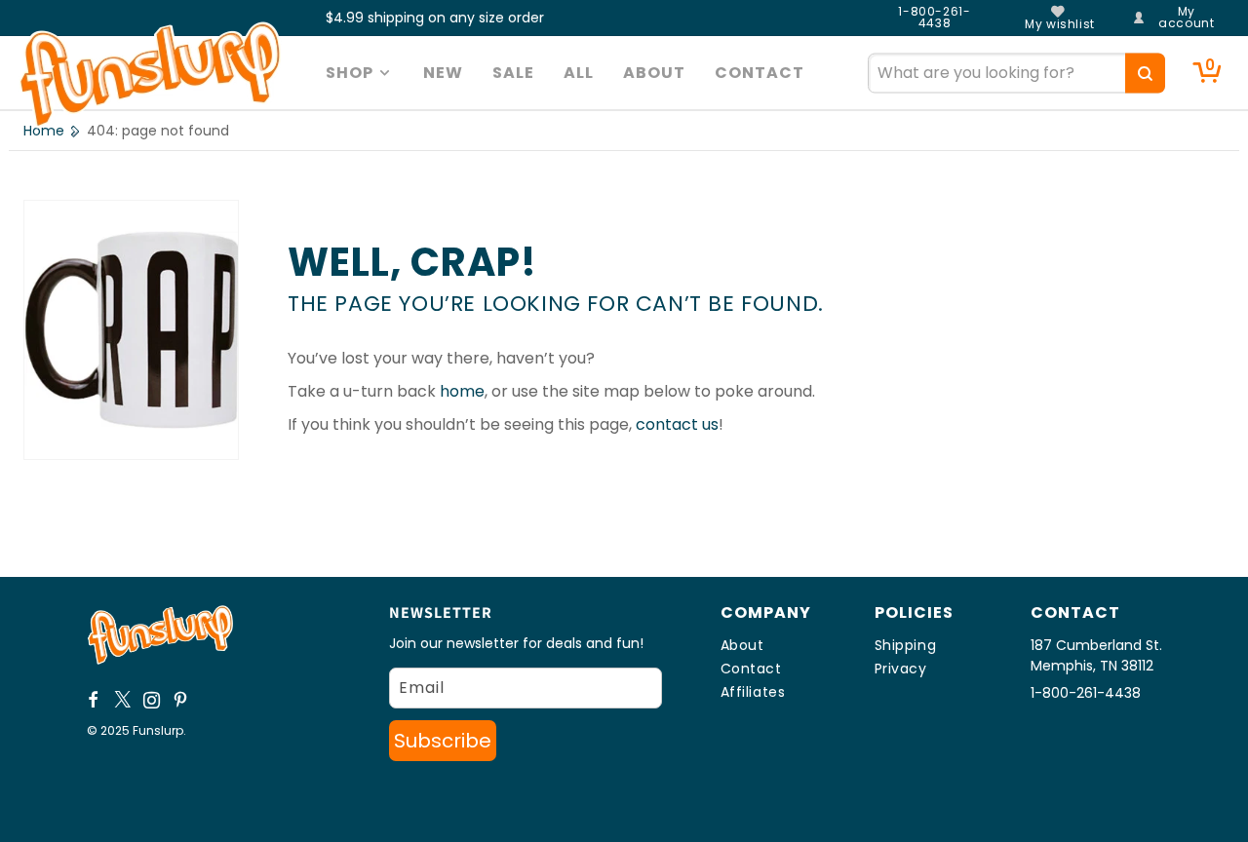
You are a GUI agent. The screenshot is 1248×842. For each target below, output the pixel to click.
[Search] (1145, 73)
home (462, 391)
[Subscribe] (442, 740)
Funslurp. (159, 730)
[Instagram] (152, 699)
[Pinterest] (181, 699)
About (742, 645)
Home (43, 130)
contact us (677, 424)
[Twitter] (122, 699)
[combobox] (1016, 73)
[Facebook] (93, 699)
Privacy (901, 668)
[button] (360, 73)
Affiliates (753, 692)
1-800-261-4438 (934, 17)
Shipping (906, 645)
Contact (751, 668)
